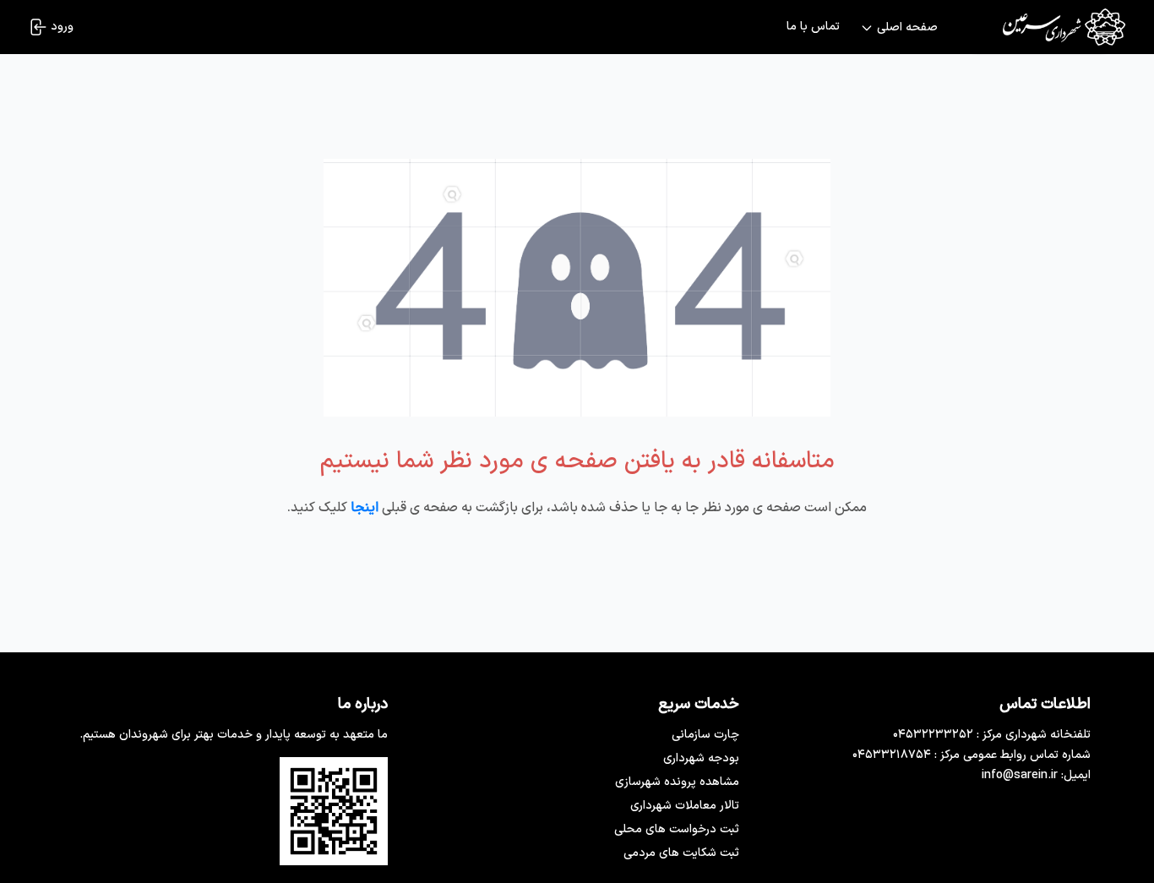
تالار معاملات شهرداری (684, 806)
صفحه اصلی (907, 27)
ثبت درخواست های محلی (676, 829)
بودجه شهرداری (701, 758)
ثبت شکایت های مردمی (681, 853)
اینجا (364, 508)
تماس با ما (813, 27)
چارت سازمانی (705, 735)
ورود (62, 26)
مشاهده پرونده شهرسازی (677, 782)
